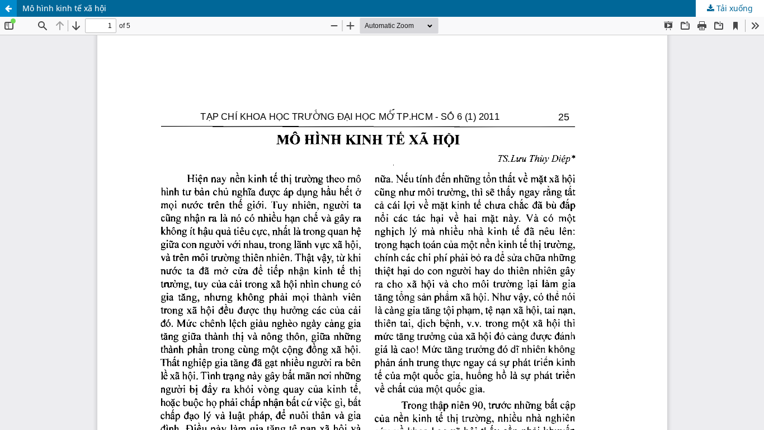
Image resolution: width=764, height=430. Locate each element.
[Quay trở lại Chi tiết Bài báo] (8, 8)
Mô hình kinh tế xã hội (64, 8)
